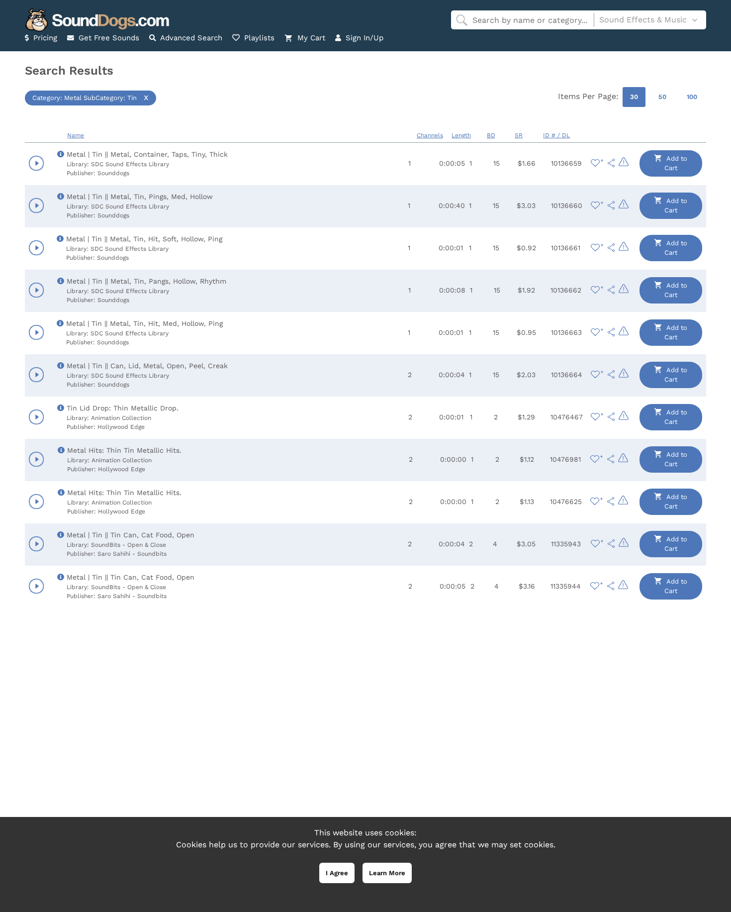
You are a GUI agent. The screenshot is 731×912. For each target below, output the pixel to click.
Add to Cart (676, 163)
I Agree (337, 873)
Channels (430, 135)
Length (461, 135)
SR (519, 135)
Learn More (387, 873)
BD (491, 135)
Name (75, 135)
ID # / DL (556, 135)
